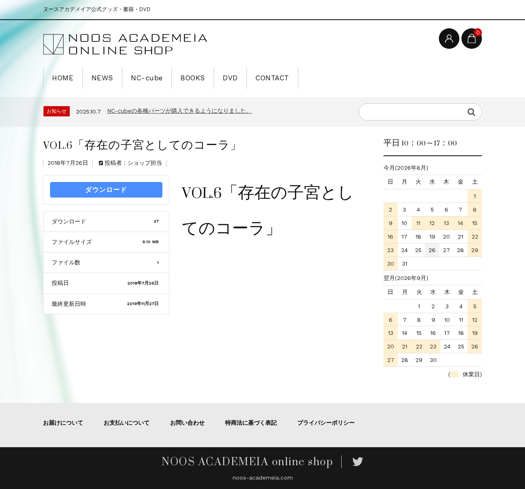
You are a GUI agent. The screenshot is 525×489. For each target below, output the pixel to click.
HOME (62, 78)
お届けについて (63, 422)
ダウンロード (106, 189)
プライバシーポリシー (326, 422)
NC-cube (147, 78)
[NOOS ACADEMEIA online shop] (125, 44)
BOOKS (192, 78)
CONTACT (272, 78)
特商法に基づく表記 (251, 422)
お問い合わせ (187, 422)
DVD (230, 78)
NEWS (102, 78)
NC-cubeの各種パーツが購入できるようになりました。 (179, 110)
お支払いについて (127, 422)
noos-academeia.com (263, 477)
